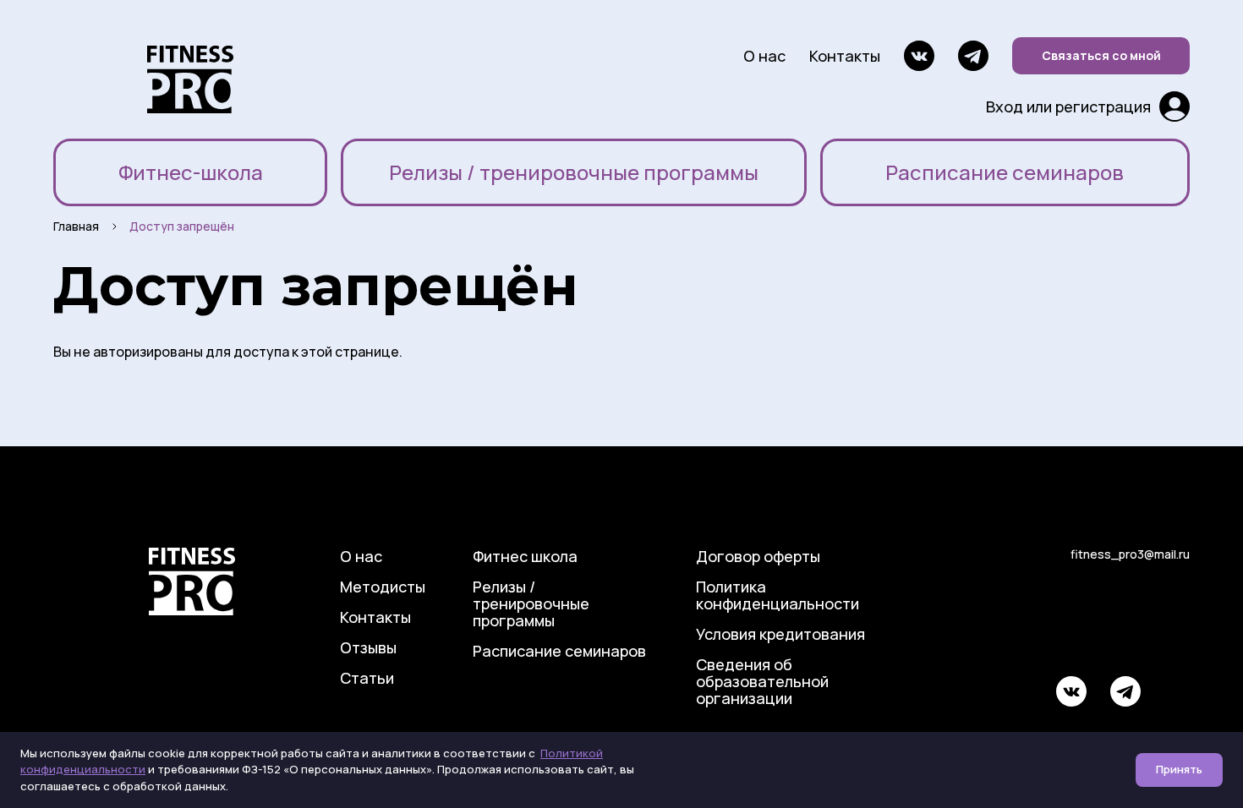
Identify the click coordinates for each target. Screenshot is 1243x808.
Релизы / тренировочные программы (573, 172)
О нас (764, 56)
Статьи (367, 678)
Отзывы (368, 647)
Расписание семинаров (1004, 172)
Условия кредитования (780, 634)
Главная (76, 226)
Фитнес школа (525, 556)
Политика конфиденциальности (777, 595)
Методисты (382, 586)
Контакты (844, 56)
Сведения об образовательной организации (762, 681)
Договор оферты (758, 556)
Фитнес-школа (190, 172)
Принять (1179, 769)
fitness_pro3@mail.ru (1130, 554)
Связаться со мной (1101, 55)
